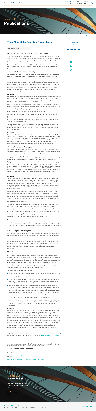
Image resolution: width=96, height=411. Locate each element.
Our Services (78, 3)
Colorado (9, 214)
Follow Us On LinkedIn (78, 65)
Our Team (69, 3)
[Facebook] (83, 407)
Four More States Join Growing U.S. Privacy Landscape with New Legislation (25, 359)
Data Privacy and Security (73, 52)
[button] (86, 35)
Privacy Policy (15, 407)
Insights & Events (70, 1)
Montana (12, 100)
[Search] (92, 3)
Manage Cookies (22, 407)
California (24, 100)
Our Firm (86, 3)
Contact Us (86, 1)
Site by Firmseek (42, 407)
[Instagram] (87, 407)
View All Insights (13, 392)
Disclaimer (9, 407)
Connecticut (17, 100)
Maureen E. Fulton (71, 44)
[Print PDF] (84, 36)
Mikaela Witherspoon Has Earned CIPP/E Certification (20, 350)
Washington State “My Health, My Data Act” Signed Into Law (21, 355)
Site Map (27, 407)
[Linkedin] (91, 407)
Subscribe (75, 62)
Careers (78, 1)
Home (5, 407)
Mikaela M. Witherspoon (73, 46)
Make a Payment (22, 405)
